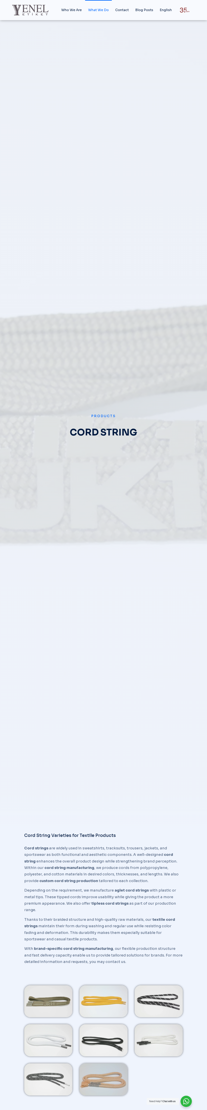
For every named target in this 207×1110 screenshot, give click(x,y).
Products (103, 416)
